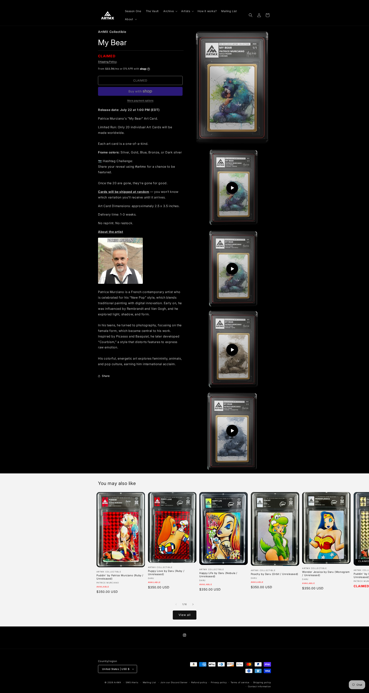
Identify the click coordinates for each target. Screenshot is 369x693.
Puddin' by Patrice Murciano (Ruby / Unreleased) (119, 577)
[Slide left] (176, 604)
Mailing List (149, 682)
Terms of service (240, 682)
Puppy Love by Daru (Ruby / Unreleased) (166, 572)
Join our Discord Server (173, 682)
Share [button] (106, 375)
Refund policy (199, 682)
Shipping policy (262, 682)
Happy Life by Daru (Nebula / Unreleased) (218, 574)
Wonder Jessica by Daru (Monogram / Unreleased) (325, 573)
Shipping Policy (107, 61)
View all (185, 615)
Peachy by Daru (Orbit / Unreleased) (274, 574)
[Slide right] (193, 604)
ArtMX (117, 682)
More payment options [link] (140, 100)
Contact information (259, 686)
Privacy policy (219, 682)
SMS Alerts (132, 682)
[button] (170, 11)
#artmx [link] (140, 166)
